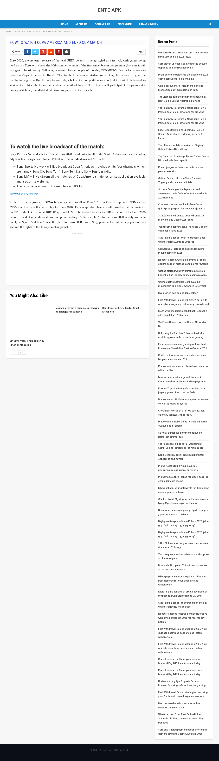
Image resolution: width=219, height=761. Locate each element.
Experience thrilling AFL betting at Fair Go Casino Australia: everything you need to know (181, 134)
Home (64, 24)
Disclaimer (125, 24)
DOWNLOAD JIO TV (24, 194)
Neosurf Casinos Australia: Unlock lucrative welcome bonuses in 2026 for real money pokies (182, 617)
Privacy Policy (148, 24)
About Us (81, 24)
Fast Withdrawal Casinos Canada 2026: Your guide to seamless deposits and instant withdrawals (182, 633)
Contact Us (102, 24)
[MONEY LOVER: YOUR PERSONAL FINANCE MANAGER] (31, 321)
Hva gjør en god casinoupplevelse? (178, 293)
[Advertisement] (77, 116)
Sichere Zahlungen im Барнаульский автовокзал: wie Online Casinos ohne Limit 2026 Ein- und (182, 193)
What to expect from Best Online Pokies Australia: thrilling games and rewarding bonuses (181, 718)
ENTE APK (109, 10)
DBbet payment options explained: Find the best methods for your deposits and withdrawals (181, 580)
